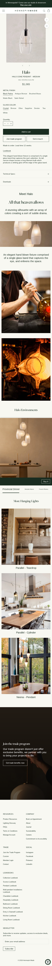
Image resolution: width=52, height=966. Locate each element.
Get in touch (38, 139)
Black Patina (8, 94)
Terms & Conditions (10, 831)
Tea (44, 108)
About (28, 823)
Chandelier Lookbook (10, 896)
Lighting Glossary (9, 823)
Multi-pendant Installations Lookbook (12, 891)
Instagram (29, 852)
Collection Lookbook (10, 878)
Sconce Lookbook (9, 882)
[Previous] (22, 65)
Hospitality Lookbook (10, 900)
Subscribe (9, 949)
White (5, 113)
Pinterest (29, 860)
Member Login (8, 860)
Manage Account (9, 835)
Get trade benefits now (15, 763)
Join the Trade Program (11, 852)
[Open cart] (49, 10)
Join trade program (14, 139)
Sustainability (31, 831)
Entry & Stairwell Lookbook (13, 912)
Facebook (29, 856)
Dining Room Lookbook (11, 908)
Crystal (6, 108)
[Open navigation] (3, 11)
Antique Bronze (21, 94)
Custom (6, 856)
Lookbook (7, 151)
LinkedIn (29, 864)
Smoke (37, 108)
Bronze (13, 108)
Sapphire (28, 108)
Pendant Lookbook (10, 886)
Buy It (45, 481)
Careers (29, 835)
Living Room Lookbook (11, 920)
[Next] (29, 65)
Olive (21, 108)
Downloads (7, 182)
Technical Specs (9, 174)
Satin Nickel (19, 98)
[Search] (44, 11)
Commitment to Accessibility (36, 839)
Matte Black (7, 98)
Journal (28, 827)
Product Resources (10, 819)
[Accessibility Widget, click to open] (48, 962)
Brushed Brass (35, 94)
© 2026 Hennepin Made (26, 960)
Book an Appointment (34, 819)
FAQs (5, 827)
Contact (6, 864)
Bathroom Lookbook (10, 904)
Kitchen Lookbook (9, 916)
